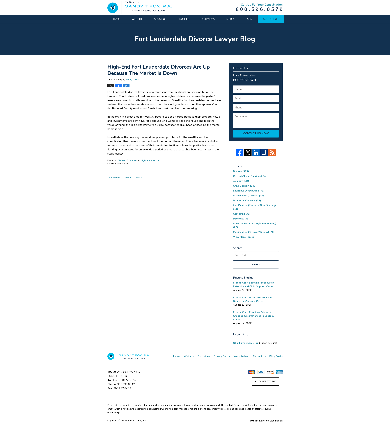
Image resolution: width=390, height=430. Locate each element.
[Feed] (272, 152)
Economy (131, 160)
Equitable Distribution (248, 190)
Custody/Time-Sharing (250, 176)
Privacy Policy (222, 356)
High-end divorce (150, 160)
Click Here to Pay (265, 381)
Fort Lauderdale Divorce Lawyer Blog (139, 7)
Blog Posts (276, 356)
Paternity (241, 218)
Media (230, 19)
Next (138, 177)
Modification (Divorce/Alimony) (254, 232)
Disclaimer (204, 356)
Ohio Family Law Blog (246, 343)
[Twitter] (248, 152)
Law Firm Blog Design (266, 420)
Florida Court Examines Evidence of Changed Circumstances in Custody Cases (253, 316)
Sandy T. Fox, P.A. (137, 420)
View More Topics (243, 237)
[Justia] (264, 152)
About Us (160, 19)
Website (137, 19)
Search (256, 264)
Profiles (183, 19)
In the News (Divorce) (248, 195)
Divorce (121, 160)
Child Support (244, 186)
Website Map (241, 356)
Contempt (241, 214)
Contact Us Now (256, 133)
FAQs (249, 19)
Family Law (207, 19)
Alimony (241, 181)
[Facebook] (239, 152)
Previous (114, 177)
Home (116, 19)
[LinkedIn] (256, 152)
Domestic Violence (247, 200)
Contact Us (270, 19)
